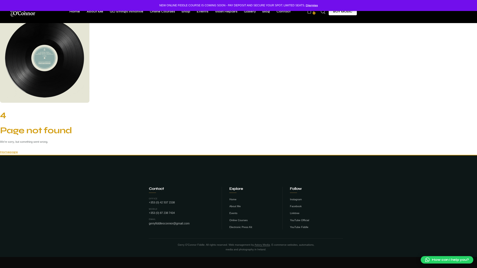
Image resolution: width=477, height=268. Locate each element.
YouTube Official (299, 220)
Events (233, 213)
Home (232, 199)
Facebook (296, 206)
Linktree (294, 213)
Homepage (9, 152)
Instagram (296, 199)
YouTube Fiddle (299, 227)
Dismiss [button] (312, 5)
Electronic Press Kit (240, 227)
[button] (447, 260)
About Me (235, 206)
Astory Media (262, 244)
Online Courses (238, 220)
